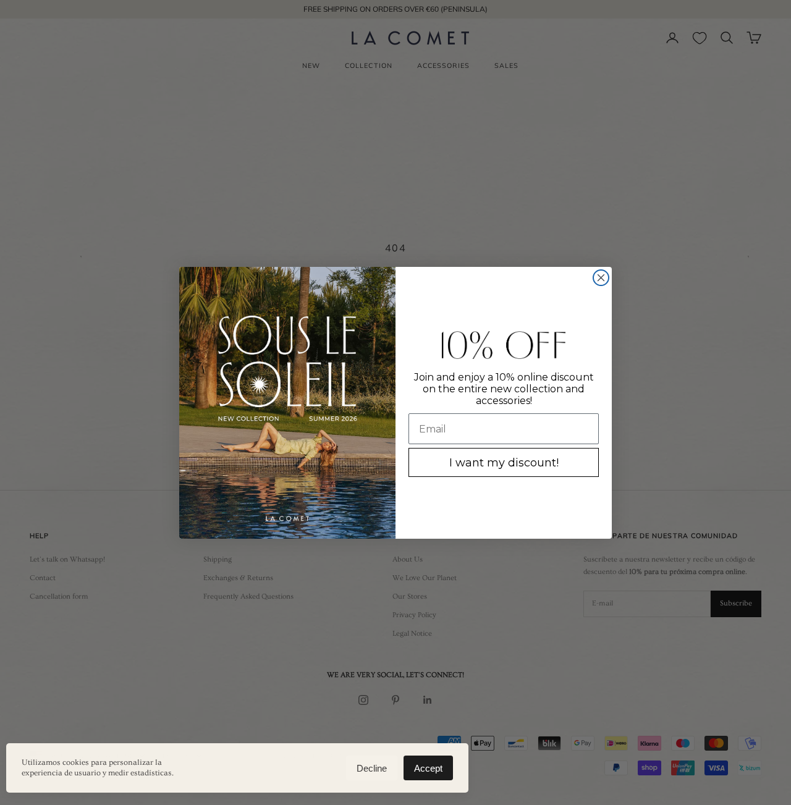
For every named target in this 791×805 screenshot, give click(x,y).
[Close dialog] (601, 277)
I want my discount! (504, 463)
